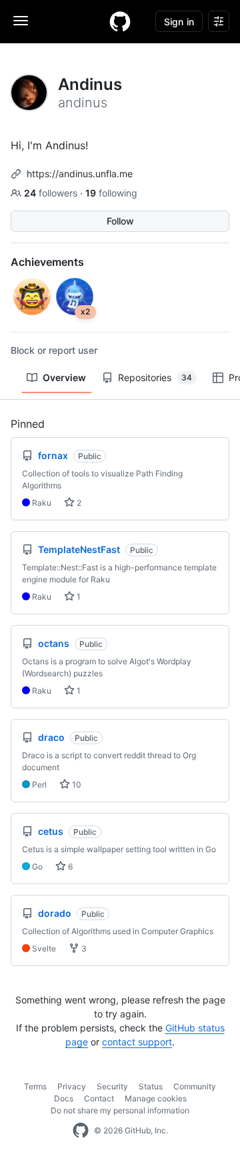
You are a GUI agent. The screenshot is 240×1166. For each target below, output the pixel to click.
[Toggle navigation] (21, 21)
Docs (63, 1098)
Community (194, 1086)
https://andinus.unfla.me (80, 173)
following (111, 193)
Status (151, 1086)
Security (112, 1086)
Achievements (47, 262)
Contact (99, 1098)
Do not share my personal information (120, 1110)
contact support (137, 1041)
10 (75, 785)
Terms (35, 1086)
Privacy (71, 1086)
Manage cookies (156, 1098)
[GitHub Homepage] (81, 1130)
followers (52, 193)
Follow (120, 221)
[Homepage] (120, 21)
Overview (64, 377)
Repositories (155, 377)
